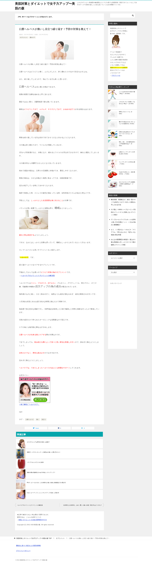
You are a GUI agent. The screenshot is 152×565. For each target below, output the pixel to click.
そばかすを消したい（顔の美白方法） (127, 173)
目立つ (44, 419)
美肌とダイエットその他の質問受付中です (33, 520)
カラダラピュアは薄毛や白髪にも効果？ (38, 442)
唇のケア (32, 37)
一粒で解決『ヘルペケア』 (29, 404)
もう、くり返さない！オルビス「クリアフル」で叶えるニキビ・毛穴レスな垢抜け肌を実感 (123, 232)
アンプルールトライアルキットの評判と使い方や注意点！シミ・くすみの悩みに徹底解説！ (123, 222)
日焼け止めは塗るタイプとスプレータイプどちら (127, 133)
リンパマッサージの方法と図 (127, 163)
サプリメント (24, 37)
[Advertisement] (122, 316)
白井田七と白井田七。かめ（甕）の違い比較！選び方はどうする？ (82, 505)
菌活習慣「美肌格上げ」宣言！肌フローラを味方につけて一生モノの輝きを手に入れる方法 (123, 202)
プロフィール (116, 75)
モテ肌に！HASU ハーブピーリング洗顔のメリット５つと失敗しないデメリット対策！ (123, 212)
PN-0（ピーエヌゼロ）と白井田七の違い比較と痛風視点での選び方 (46, 482)
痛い (37, 419)
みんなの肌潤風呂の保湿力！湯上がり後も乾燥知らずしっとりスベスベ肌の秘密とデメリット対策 (123, 242)
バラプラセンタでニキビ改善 (35, 462)
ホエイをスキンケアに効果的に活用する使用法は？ (127, 184)
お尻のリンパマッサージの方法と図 (127, 153)
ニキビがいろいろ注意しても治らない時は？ (127, 102)
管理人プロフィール (125, 112)
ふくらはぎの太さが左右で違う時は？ (127, 92)
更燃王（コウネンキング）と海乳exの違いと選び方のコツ (43, 452)
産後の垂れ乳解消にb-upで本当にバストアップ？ (41, 472)
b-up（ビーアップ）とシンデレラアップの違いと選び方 (43, 492)
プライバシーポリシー (23, 551)
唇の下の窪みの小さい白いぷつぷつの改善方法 (127, 122)
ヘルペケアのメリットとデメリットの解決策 (38, 275)
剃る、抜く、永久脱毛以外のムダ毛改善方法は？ (127, 143)
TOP (34, 538)
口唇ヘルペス (30, 419)
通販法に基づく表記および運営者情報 (28, 545)
